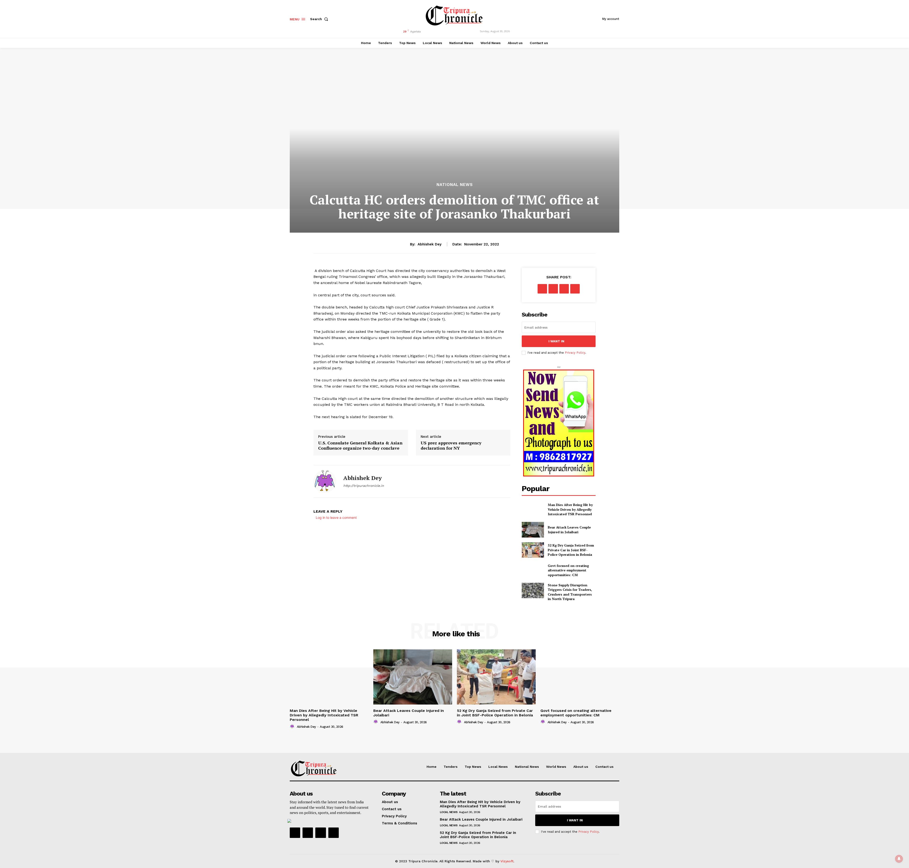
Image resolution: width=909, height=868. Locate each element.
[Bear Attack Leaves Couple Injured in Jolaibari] (533, 529)
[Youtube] (333, 832)
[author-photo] (293, 726)
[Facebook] (542, 289)
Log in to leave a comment (336, 517)
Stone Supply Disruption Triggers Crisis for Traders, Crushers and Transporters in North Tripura (570, 592)
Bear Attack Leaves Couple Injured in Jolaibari (569, 529)
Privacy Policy (575, 352)
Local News (449, 812)
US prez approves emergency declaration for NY (451, 445)
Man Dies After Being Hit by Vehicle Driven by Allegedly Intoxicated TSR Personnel (570, 509)
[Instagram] (308, 832)
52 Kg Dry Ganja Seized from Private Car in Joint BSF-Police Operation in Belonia (571, 550)
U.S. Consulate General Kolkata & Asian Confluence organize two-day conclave (360, 445)
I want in (556, 341)
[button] (320, 19)
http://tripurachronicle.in (363, 486)
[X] (553, 289)
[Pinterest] (564, 289)
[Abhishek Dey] (324, 481)
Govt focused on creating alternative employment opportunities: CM (568, 570)
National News (455, 185)
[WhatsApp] (575, 289)
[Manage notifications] (899, 859)
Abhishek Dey (429, 244)
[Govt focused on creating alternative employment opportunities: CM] (533, 570)
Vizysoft (506, 861)
